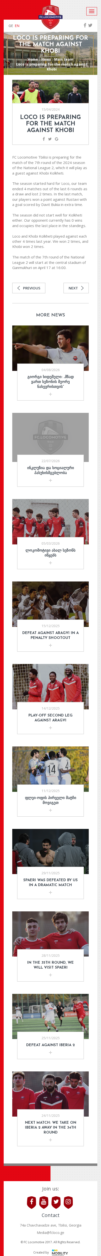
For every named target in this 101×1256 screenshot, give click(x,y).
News (46, 59)
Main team (63, 59)
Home (33, 59)
